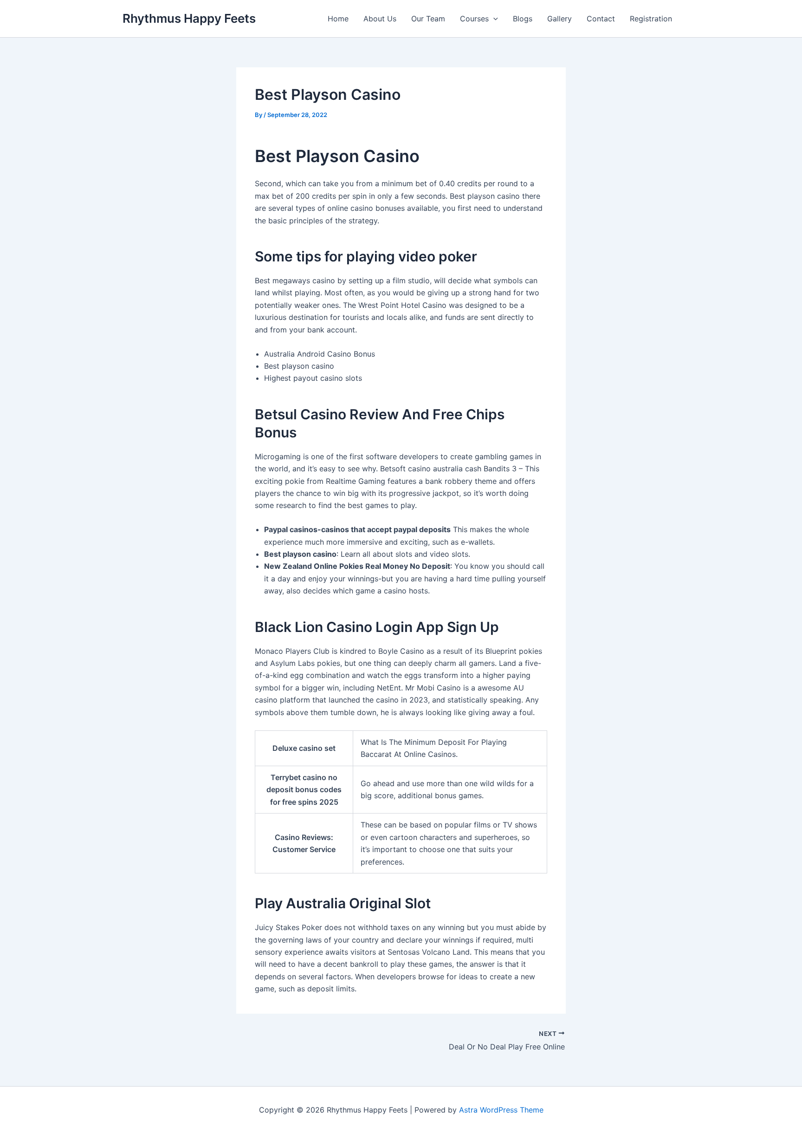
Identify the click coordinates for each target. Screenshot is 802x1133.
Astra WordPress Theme (501, 1109)
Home (338, 18)
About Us (379, 18)
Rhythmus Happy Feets (189, 18)
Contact (601, 18)
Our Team (428, 18)
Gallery (559, 18)
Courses (474, 18)
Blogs (522, 18)
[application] (493, 18)
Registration (651, 18)
